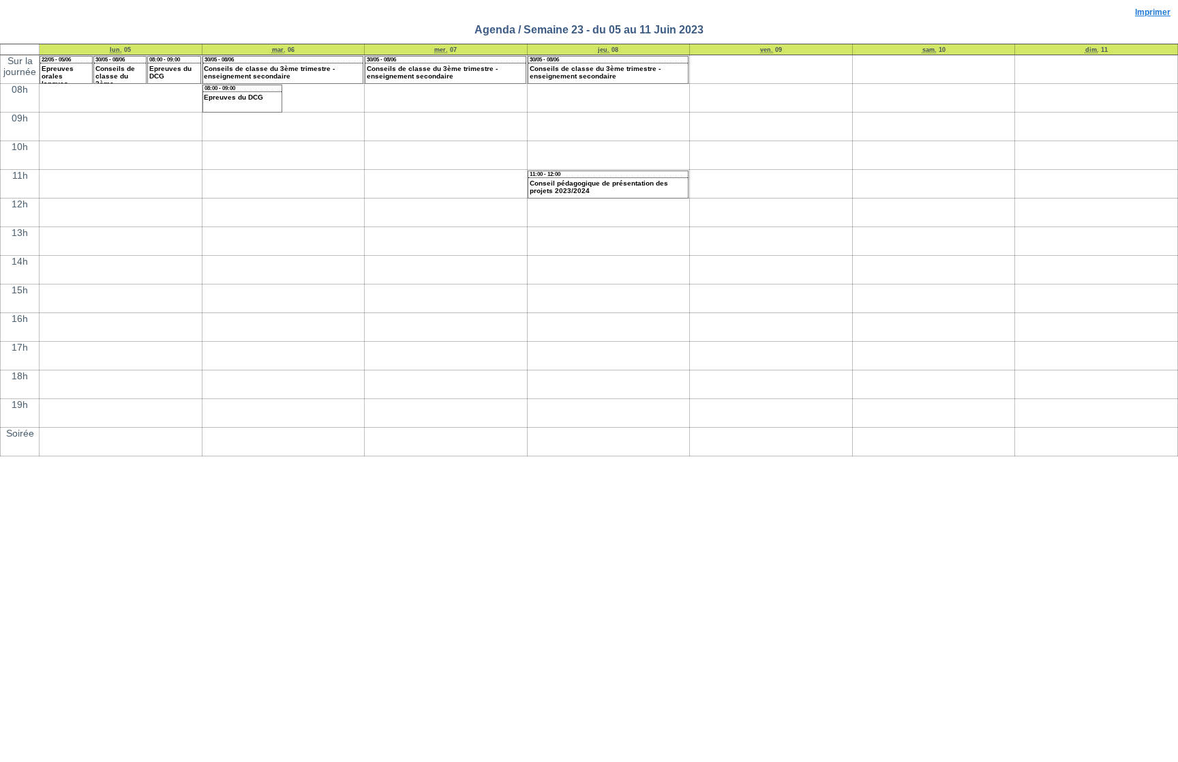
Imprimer (1153, 12)
